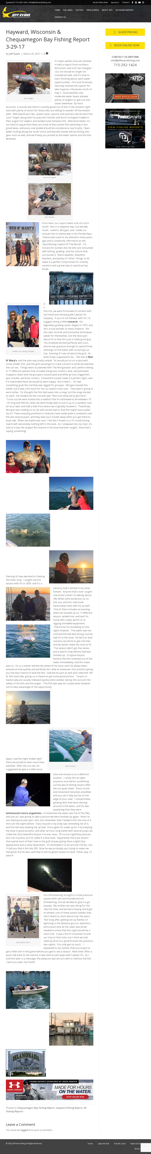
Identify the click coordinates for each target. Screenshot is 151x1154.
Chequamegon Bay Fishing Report (36, 1107)
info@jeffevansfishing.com (125, 60)
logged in (25, 1130)
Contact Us (60, 17)
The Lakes (68, 10)
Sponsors (115, 2)
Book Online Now (100, 2)
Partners (125, 2)
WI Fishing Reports (125, 10)
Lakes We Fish (103, 1143)
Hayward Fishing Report (69, 1107)
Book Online (140, 1149)
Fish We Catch (120, 1143)
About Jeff (107, 10)
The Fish (79, 10)
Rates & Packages (138, 1143)
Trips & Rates (92, 10)
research (72, 321)
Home (57, 10)
